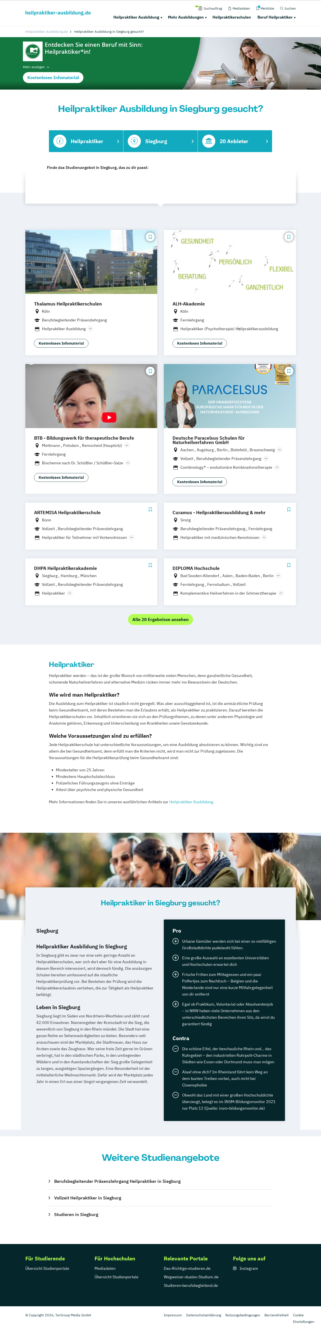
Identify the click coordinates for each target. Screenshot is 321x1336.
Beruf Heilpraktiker (275, 17)
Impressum (173, 1315)
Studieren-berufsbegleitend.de (191, 1285)
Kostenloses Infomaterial (53, 77)
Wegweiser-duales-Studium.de (191, 1276)
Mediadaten (105, 1268)
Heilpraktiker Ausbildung (136, 17)
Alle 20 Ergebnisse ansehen (160, 619)
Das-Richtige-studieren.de (187, 1268)
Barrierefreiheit (276, 1315)
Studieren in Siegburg (76, 1214)
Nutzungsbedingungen (242, 1315)
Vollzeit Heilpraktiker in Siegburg (87, 1198)
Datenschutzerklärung (203, 1315)
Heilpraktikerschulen (231, 17)
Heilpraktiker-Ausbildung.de (46, 31)
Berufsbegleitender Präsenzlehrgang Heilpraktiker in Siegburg (117, 1181)
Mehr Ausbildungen (186, 17)
